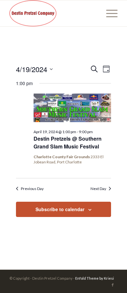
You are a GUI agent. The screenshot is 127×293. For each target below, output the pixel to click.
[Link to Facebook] (113, 285)
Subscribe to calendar (59, 209)
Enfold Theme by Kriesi (94, 278)
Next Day (98, 188)
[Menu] (109, 13)
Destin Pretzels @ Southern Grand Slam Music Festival (68, 142)
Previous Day (32, 188)
